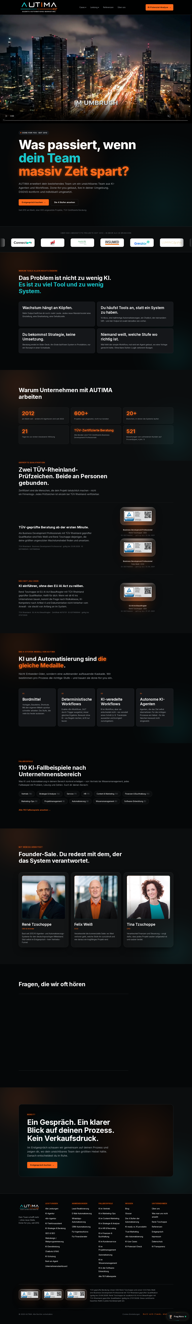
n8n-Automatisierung (134, 1236)
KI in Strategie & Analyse (109, 1223)
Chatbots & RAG (52, 1251)
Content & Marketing (107, 794)
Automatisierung (80, 801)
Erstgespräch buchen (34, 202)
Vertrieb (26, 794)
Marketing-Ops (29, 801)
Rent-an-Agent (51, 1261)
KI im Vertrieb (104, 1208)
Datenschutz (157, 1241)
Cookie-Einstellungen (131, 1314)
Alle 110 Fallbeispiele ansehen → (35, 810)
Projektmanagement (55, 801)
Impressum (156, 1236)
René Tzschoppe (159, 1222)
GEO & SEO (50, 1233)
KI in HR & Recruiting (107, 1228)
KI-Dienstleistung (52, 1246)
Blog (127, 1208)
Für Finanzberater (79, 1236)
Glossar (128, 1213)
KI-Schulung (50, 1256)
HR (87, 794)
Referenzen (108, 7)
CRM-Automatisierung (81, 1227)
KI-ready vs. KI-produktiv (136, 1227)
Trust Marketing (132, 1232)
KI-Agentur (49, 1213)
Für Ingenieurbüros (80, 1232)
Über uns (122, 7)
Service (72, 794)
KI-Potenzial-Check (133, 1246)
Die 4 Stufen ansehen (64, 202)
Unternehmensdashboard (56, 1266)
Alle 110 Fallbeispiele (107, 1276)
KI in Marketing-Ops (107, 1213)
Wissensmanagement (106, 801)
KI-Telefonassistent (53, 1223)
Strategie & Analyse (49, 794)
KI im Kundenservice (107, 1241)
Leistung (94, 7)
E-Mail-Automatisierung (82, 1213)
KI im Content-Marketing (109, 1218)
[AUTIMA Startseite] (39, 7)
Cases (82, 7)
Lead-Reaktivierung (80, 1208)
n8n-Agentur (50, 1218)
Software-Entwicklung (135, 801)
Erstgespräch (157, 1232)
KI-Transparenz (158, 1246)
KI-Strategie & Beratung (55, 1228)
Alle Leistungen (51, 1208)
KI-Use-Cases (131, 1241)
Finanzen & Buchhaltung (137, 794)
